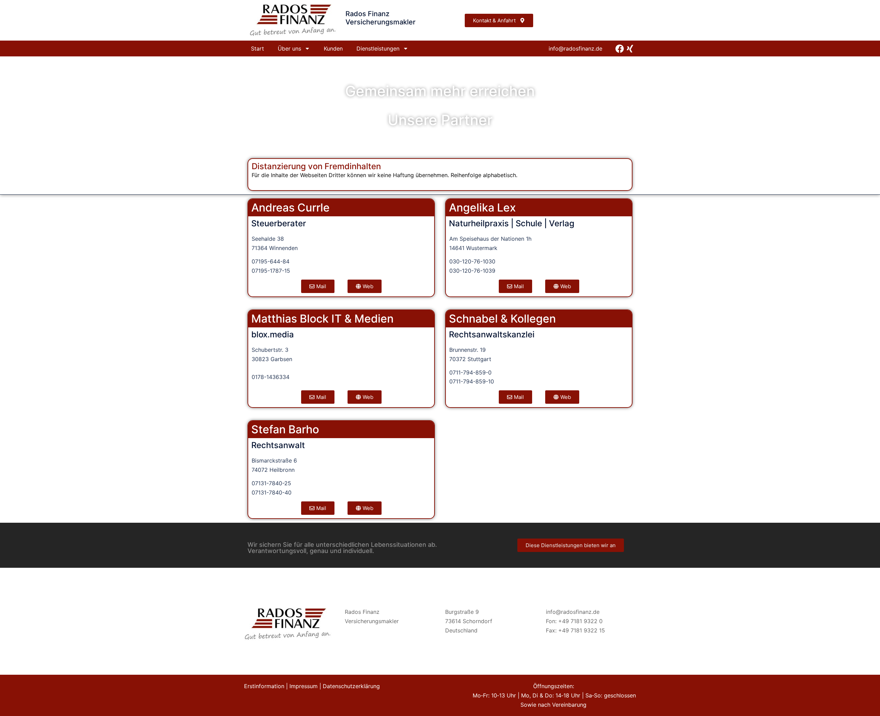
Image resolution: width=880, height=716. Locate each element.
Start (257, 48)
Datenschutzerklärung (351, 686)
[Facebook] (619, 48)
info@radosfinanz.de (575, 48)
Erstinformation (264, 686)
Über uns (289, 48)
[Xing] (630, 48)
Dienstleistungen (377, 48)
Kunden (333, 48)
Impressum (303, 686)
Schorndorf (477, 621)
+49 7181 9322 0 (580, 621)
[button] (317, 508)
